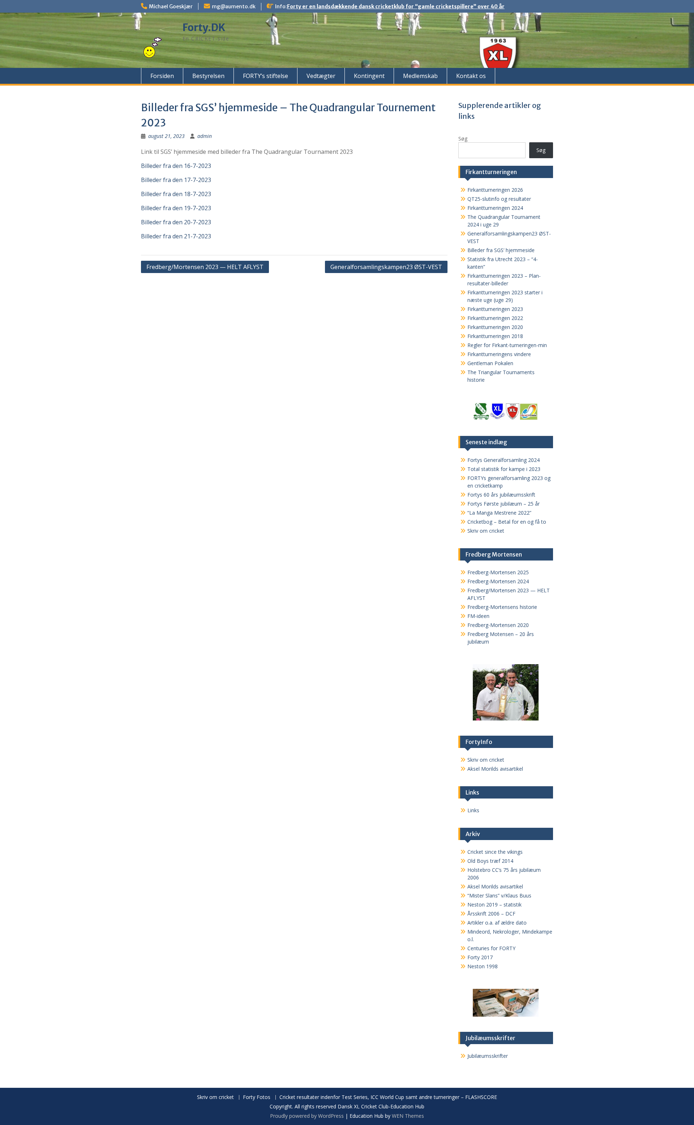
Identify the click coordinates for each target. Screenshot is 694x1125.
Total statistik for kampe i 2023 (503, 469)
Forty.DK (204, 27)
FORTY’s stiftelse (265, 76)
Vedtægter (321, 76)
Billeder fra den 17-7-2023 (176, 180)
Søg (462, 138)
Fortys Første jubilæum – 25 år (503, 503)
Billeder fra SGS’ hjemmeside (501, 250)
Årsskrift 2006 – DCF (491, 913)
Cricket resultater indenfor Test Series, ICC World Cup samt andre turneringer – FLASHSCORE (388, 1097)
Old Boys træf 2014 (490, 860)
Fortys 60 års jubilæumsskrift (501, 494)
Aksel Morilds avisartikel (495, 768)
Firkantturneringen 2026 (495, 189)
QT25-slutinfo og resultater (499, 198)
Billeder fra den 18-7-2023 (176, 194)
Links (473, 810)
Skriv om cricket (485, 530)
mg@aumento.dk (234, 6)
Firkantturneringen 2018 (495, 336)
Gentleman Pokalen (490, 363)
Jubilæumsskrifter (487, 1055)
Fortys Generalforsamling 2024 (503, 460)
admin (204, 136)
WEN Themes (408, 1115)
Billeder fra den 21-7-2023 (176, 236)
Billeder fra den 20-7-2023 (176, 222)
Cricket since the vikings (495, 851)
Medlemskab (420, 76)
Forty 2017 (480, 957)
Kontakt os (471, 76)
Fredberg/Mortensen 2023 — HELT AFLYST (205, 267)
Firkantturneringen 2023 (495, 309)
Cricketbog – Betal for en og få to (506, 521)
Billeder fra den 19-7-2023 (176, 208)
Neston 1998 (482, 966)
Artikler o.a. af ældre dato (497, 922)
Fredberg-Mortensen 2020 (498, 625)
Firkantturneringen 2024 (495, 207)
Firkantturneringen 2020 (495, 327)
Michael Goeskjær (171, 6)
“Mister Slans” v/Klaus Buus (499, 895)
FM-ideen (478, 616)
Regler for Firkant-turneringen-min (507, 345)
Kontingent (369, 76)
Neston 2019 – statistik (494, 904)
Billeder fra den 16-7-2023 (176, 166)
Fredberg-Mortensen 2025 (498, 572)
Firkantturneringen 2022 (495, 318)
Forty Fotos (256, 1097)
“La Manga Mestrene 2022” (499, 512)
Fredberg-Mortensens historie (502, 606)
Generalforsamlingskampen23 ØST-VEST (386, 267)
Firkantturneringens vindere (499, 354)
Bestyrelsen (208, 76)
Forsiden (162, 76)
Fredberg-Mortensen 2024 (498, 581)
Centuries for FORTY (491, 948)
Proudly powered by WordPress (307, 1115)
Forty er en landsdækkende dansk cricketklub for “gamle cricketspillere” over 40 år (396, 6)
